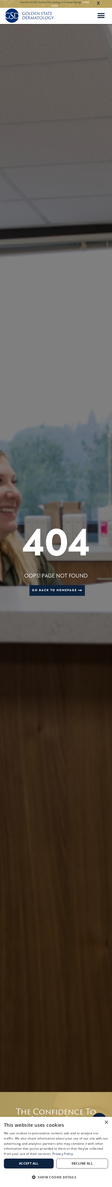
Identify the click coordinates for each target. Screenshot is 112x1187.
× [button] (106, 1122)
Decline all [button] (82, 1163)
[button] (101, 16)
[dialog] (56, 1152)
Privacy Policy (62, 1154)
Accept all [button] (29, 1163)
